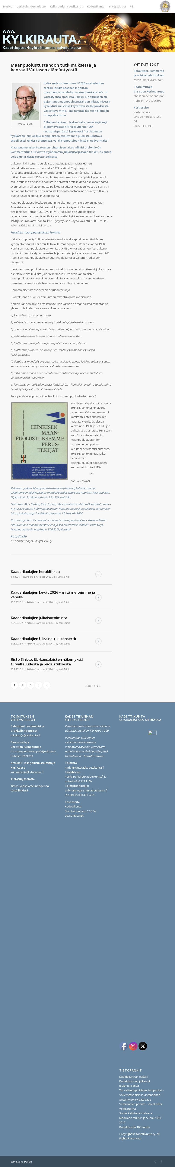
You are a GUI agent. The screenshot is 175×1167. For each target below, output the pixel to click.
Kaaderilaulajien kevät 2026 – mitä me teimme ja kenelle (53, 594)
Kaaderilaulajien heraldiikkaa (35, 571)
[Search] (131, 6)
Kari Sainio (63, 576)
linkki (79, 97)
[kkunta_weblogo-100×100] (165, 6)
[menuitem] (8, 6)
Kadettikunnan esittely (134, 1077)
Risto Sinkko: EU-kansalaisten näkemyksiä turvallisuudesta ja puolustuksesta (47, 661)
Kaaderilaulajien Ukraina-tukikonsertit (44, 638)
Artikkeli (30, 576)
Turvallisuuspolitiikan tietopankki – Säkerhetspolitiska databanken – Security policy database (141, 1094)
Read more (98, 574)
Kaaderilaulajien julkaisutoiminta (39, 617)
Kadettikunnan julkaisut (134, 1081)
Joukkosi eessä (129, 1086)
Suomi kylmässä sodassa (135, 1113)
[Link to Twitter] (155, 1161)
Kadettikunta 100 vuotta (134, 1127)
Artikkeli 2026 (43, 576)
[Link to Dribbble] (161, 1161)
